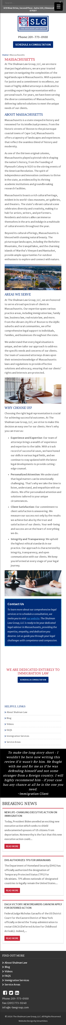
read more (12, 846)
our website (33, 618)
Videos (10, 724)
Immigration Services (18, 736)
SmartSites (42, 1021)
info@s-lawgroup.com (15, 1007)
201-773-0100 (38, 37)
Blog (9, 718)
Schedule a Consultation (33, 680)
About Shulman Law (17, 712)
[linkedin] (17, 992)
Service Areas (14, 742)
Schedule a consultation (33, 44)
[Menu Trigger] (58, 6)
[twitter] (11, 992)
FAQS (9, 730)
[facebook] (5, 992)
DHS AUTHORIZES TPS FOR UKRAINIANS (27, 860)
